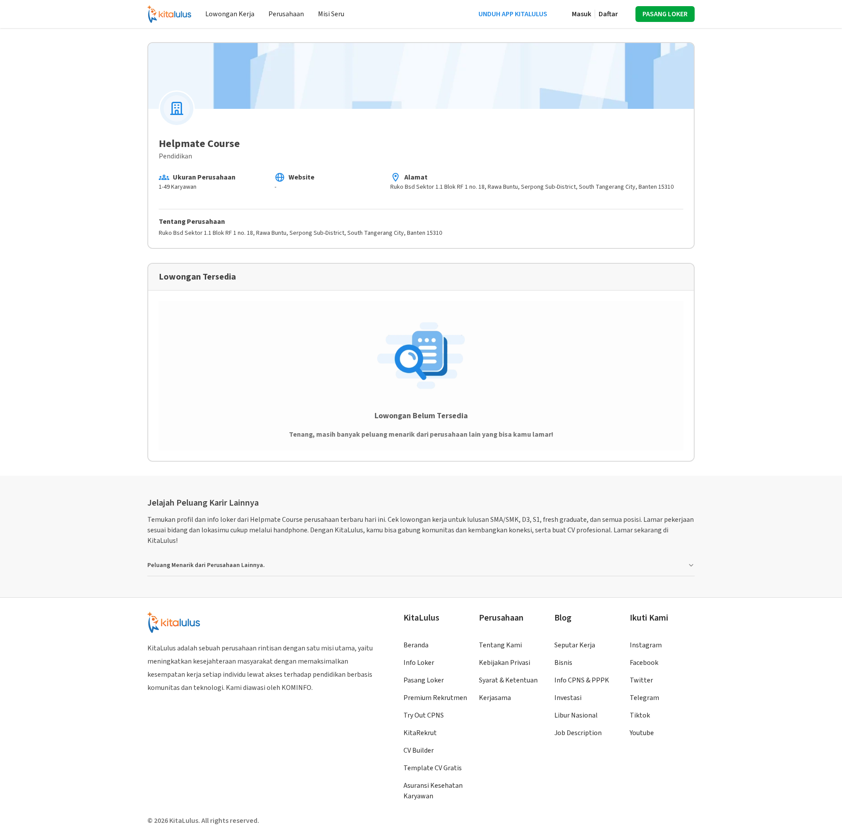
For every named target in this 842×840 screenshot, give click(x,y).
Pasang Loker (423, 680)
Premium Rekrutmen (435, 698)
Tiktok (640, 715)
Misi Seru (331, 14)
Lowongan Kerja (229, 14)
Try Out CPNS (423, 715)
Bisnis (563, 663)
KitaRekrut (420, 733)
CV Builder (418, 750)
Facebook (644, 663)
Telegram (644, 698)
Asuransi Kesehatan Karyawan (433, 791)
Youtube (642, 733)
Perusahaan (286, 14)
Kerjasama (495, 698)
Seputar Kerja (574, 645)
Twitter (641, 680)
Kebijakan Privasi (504, 663)
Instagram (646, 645)
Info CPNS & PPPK (581, 680)
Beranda (415, 645)
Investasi (568, 698)
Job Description (578, 733)
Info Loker (418, 663)
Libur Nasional (576, 715)
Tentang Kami (500, 645)
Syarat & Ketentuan (508, 680)
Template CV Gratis (432, 768)
